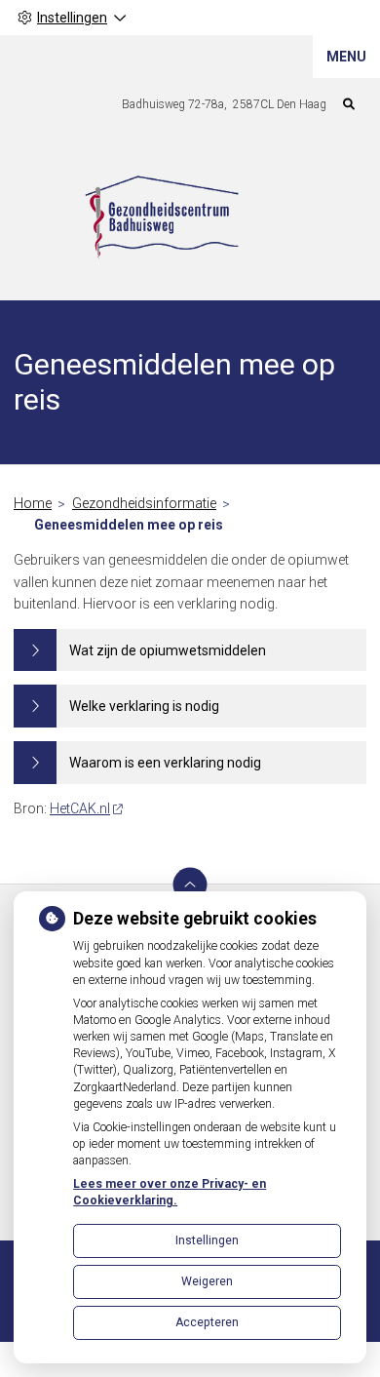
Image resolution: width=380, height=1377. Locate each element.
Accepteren (207, 1322)
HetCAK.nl (80, 808)
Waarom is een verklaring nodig (165, 762)
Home (33, 503)
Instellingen (207, 1240)
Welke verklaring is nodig (144, 706)
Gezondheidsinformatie (144, 503)
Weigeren (207, 1281)
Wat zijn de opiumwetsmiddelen (167, 650)
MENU (346, 56)
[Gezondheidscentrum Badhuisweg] (161, 220)
